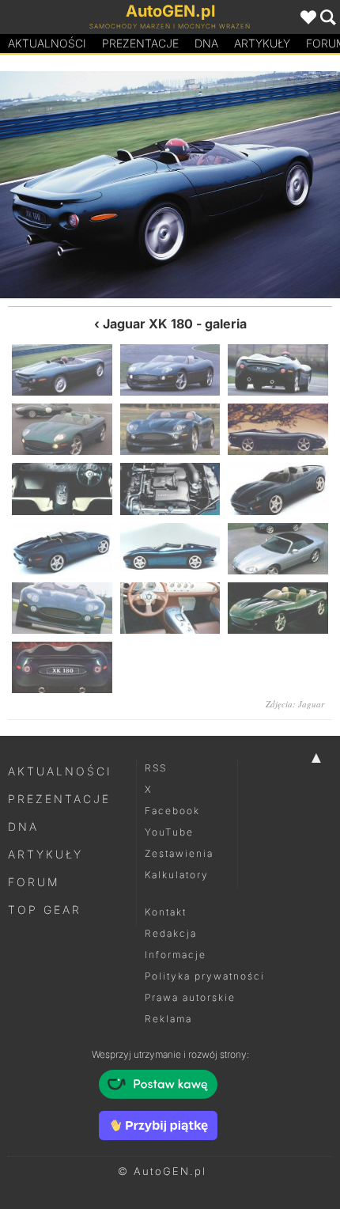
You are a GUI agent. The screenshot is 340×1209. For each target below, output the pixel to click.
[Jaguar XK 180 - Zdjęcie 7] (62, 488)
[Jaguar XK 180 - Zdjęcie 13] (62, 608)
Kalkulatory (177, 875)
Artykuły (262, 43)
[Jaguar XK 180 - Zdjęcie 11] (170, 548)
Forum (34, 882)
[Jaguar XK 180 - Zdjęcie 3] (278, 370)
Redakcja (171, 933)
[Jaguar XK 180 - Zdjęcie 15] (278, 608)
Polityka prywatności (205, 976)
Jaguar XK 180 (148, 324)
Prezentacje (140, 43)
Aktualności (47, 43)
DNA (23, 826)
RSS (156, 768)
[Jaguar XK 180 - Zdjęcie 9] (278, 488)
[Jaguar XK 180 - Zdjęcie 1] (62, 370)
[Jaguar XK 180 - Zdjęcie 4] (62, 429)
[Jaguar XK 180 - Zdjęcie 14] (170, 608)
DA (206, 43)
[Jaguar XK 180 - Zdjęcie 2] (255, 184)
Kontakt (166, 912)
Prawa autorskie (190, 997)
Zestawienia (179, 853)
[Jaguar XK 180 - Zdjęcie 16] (85, 184)
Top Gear (44, 909)
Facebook (172, 811)
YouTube (169, 832)
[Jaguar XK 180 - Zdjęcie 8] (170, 488)
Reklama (168, 1019)
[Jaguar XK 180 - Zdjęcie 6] (278, 429)
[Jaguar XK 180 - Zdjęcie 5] (170, 429)
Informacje (175, 955)
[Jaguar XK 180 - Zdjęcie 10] (62, 548)
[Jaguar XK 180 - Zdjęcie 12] (278, 548)
